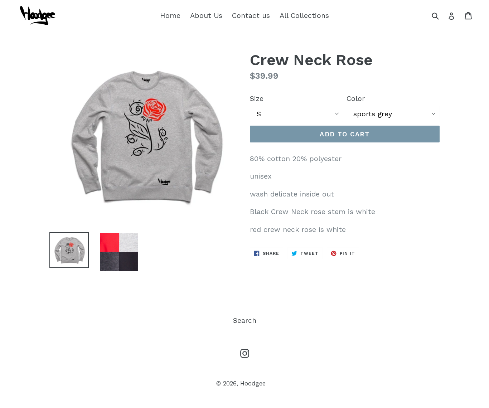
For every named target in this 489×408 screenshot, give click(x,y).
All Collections (304, 15)
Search (244, 320)
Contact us (251, 15)
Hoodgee (253, 383)
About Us (206, 15)
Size (256, 98)
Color (356, 98)
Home (170, 15)
